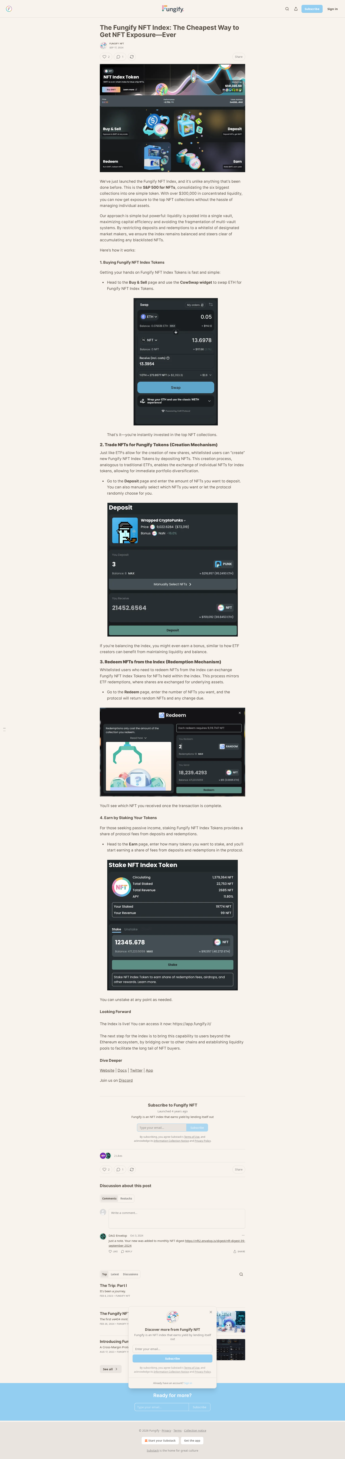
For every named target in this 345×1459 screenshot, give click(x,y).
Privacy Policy (203, 1371)
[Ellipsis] (243, 1235)
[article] (172, 1293)
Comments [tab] (109, 1198)
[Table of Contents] (4, 729)
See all (108, 1369)
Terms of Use (191, 1367)
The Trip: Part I (113, 1285)
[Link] (94, 444)
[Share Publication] (296, 9)
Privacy (166, 1430)
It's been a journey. (113, 1291)
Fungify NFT (116, 43)
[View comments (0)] (138, 1301)
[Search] (287, 9)
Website (107, 1070)
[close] (211, 1312)
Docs (122, 1070)
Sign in (332, 9)
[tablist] (117, 1199)
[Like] (102, 1329)
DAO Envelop (118, 1235)
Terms (177, 1430)
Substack (153, 1450)
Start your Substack (162, 1440)
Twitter (136, 1070)
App (149, 1070)
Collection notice (195, 1430)
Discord (126, 1080)
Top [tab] (104, 1274)
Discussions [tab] (130, 1274)
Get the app (192, 1440)
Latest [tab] (115, 1274)
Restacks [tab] (126, 1198)
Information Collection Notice (171, 1371)
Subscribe (312, 9)
